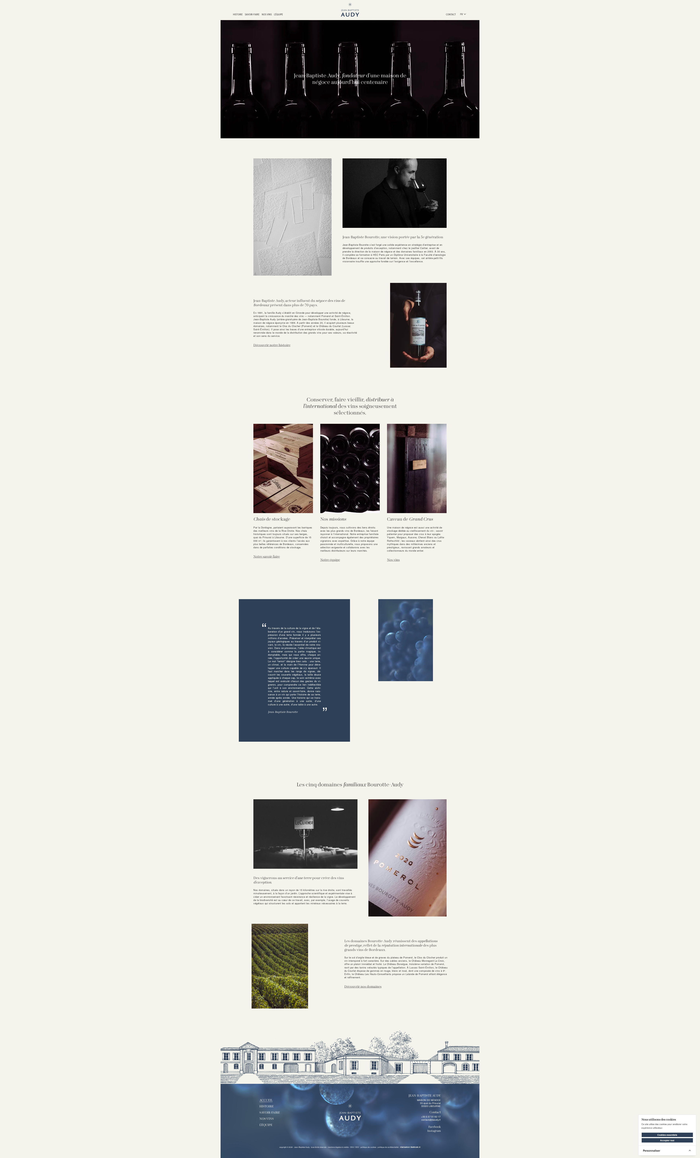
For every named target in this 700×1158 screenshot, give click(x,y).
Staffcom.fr (416, 1147)
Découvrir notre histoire (271, 345)
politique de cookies (368, 1147)
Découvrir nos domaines (363, 986)
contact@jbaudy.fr (431, 1119)
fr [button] (461, 14)
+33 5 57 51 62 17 (431, 1116)
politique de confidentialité (388, 1147)
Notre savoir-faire (266, 556)
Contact (451, 14)
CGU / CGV (354, 1147)
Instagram (434, 1131)
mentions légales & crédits (338, 1147)
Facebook (434, 1127)
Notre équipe (330, 560)
